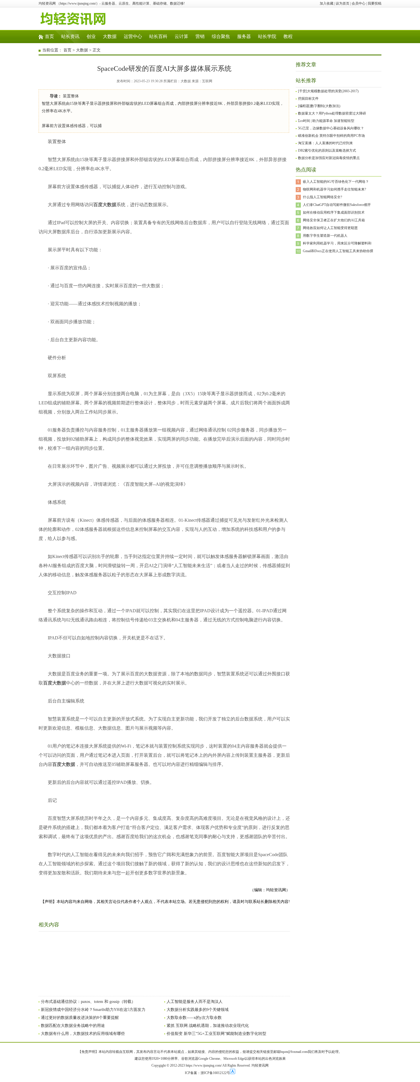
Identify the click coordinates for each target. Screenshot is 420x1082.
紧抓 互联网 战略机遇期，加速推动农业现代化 (208, 1025)
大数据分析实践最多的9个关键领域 (198, 1009)
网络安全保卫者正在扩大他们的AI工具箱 (334, 220)
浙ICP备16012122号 (215, 1073)
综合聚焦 (221, 36)
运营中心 (133, 36)
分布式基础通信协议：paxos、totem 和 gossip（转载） (88, 1001)
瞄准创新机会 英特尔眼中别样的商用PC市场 (331, 136)
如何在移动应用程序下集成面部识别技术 (334, 212)
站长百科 (158, 36)
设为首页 (342, 3)
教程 (288, 36)
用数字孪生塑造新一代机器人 (325, 236)
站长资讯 (70, 36)
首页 (49, 36)
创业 (91, 36)
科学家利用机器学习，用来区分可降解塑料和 (337, 243)
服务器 (244, 36)
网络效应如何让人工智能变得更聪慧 (330, 228)
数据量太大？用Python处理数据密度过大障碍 (332, 113)
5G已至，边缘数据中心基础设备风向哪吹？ (331, 128)
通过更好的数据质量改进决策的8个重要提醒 (80, 1017)
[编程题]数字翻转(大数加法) (319, 106)
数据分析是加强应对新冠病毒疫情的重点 (329, 158)
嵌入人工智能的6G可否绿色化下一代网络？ (336, 182)
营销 (200, 36)
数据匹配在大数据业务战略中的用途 (73, 1025)
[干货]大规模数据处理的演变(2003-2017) (328, 91)
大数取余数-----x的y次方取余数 (194, 1017)
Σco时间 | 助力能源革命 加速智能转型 (326, 121)
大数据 (110, 36)
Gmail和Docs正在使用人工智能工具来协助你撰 (338, 251)
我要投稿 (374, 3)
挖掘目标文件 (308, 99)
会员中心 (358, 3)
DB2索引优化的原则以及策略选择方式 (327, 150)
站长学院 (267, 36)
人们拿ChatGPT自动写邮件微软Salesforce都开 (337, 205)
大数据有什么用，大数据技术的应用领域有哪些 (83, 1033)
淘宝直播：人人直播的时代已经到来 (325, 143)
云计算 (181, 36)
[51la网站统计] (232, 1073)
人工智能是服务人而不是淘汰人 (195, 1001)
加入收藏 (326, 3)
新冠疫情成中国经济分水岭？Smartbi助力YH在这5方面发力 (93, 1009)
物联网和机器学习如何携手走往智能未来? (334, 189)
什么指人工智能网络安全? (322, 197)
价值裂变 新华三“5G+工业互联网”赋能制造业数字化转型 (216, 1033)
